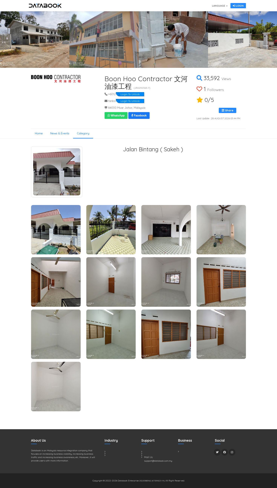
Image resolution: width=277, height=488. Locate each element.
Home (39, 133)
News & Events (59, 133)
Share (228, 110)
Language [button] (219, 5)
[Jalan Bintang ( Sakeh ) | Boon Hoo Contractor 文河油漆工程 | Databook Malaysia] (56, 171)
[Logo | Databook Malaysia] (45, 5)
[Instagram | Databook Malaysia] (232, 452)
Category (83, 133)
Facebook (140, 115)
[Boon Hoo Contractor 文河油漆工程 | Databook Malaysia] (34, 39)
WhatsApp (117, 115)
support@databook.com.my (158, 460)
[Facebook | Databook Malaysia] (224, 452)
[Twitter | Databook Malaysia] (217, 452)
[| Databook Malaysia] (189, 4)
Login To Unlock (130, 94)
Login (239, 5)
